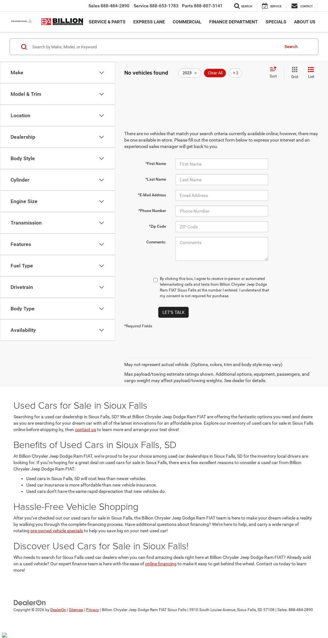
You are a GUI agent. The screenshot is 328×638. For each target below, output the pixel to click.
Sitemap (76, 610)
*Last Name (155, 179)
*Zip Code (157, 226)
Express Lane (149, 21)
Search (291, 46)
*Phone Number (152, 211)
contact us (85, 429)
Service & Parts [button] (107, 21)
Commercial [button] (187, 21)
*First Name (155, 163)
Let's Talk (173, 312)
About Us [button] (305, 21)
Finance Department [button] (233, 21)
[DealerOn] (29, 602)
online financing (160, 563)
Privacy (92, 610)
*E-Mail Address (152, 195)
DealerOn (58, 610)
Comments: (156, 242)
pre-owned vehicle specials (56, 530)
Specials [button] (276, 21)
